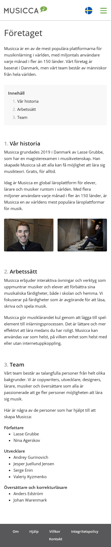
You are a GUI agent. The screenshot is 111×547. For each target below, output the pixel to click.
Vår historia (28, 101)
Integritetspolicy (84, 531)
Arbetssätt (26, 109)
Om (16, 531)
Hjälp (34, 531)
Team (22, 117)
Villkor (54, 531)
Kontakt (55, 539)
